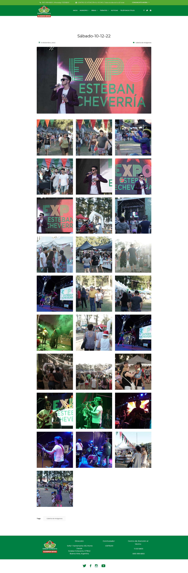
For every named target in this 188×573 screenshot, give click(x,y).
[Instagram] (150, 10)
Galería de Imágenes (143, 43)
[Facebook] (144, 10)
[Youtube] (103, 565)
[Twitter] (147, 10)
